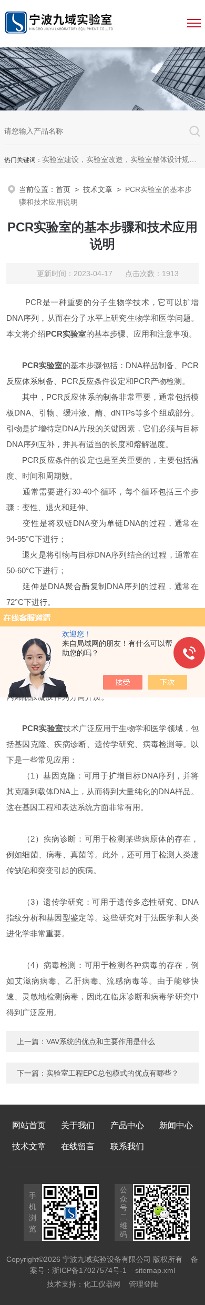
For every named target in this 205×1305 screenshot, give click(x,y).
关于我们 (78, 1125)
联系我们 (127, 1146)
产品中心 (127, 1125)
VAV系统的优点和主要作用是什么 (100, 1041)
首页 (63, 189)
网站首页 (29, 1125)
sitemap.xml (155, 1270)
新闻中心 (176, 1125)
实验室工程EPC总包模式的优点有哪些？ (112, 1073)
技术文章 (97, 189)
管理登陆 (143, 1284)
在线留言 (78, 1146)
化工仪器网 (102, 1284)
